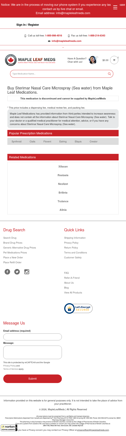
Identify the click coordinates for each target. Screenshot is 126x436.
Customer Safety (73, 257)
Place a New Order (13, 257)
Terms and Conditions (75, 252)
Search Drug (9, 237)
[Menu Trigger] (115, 6)
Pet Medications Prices (15, 252)
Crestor (93, 141)
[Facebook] (7, 271)
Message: (8, 342)
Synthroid (16, 141)
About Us (69, 282)
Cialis (32, 141)
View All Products (73, 292)
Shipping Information (75, 237)
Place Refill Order (12, 262)
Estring (63, 141)
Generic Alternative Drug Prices (19, 247)
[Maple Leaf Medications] (93, 59)
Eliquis (78, 141)
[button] (9, 428)
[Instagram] (27, 271)
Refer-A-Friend (72, 277)
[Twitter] (17, 271)
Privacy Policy (71, 242)
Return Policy (71, 247)
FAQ (66, 272)
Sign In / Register (27, 25)
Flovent (47, 141)
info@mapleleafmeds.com (66, 41)
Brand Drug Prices (12, 242)
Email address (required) (17, 330)
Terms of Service (10, 368)
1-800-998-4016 (53, 35)
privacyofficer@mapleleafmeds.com (93, 429)
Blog (66, 287)
